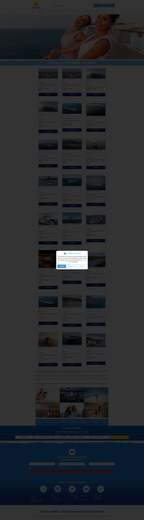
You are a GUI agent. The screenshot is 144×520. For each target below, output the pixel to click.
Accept (62, 266)
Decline (82, 266)
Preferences (72, 266)
